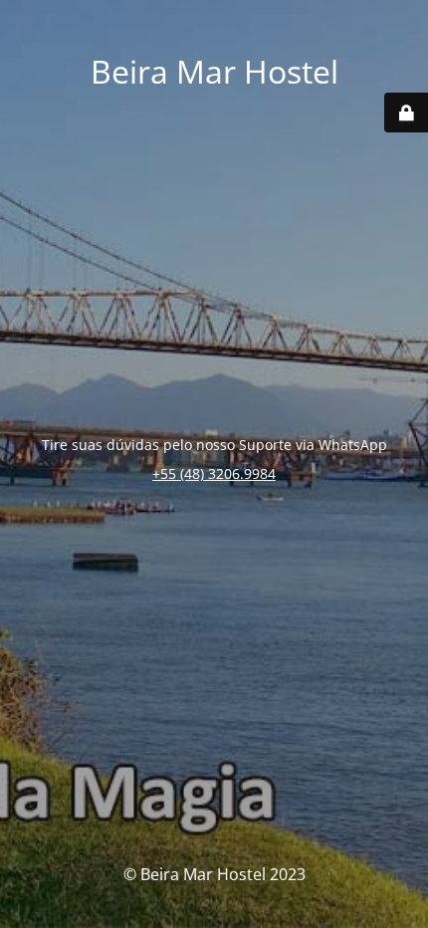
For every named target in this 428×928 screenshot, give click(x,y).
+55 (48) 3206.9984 (214, 473)
